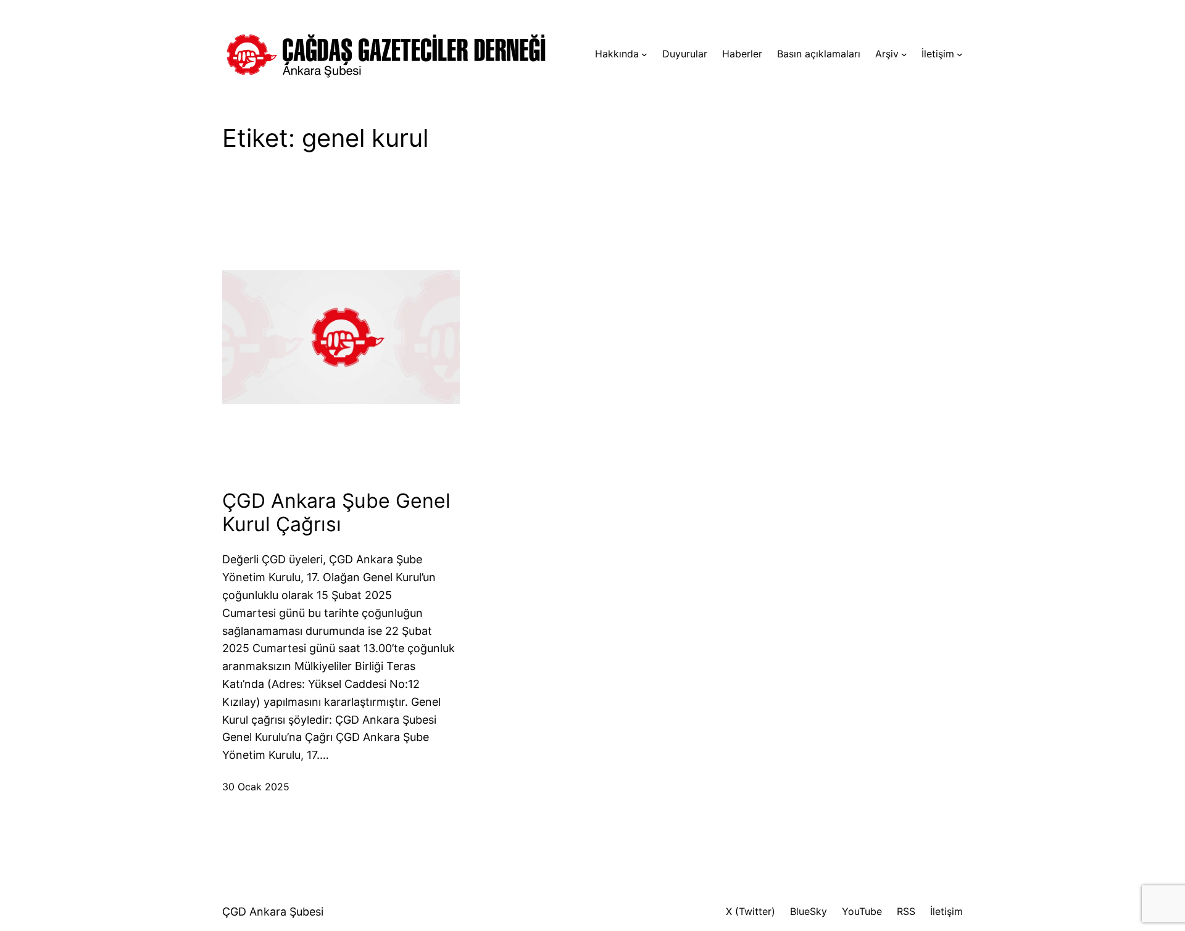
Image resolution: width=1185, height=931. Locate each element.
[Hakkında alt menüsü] (644, 54)
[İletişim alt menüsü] (960, 54)
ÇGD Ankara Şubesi (272, 911)
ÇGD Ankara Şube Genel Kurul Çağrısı (336, 512)
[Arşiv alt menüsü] (904, 54)
